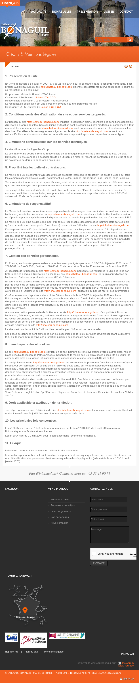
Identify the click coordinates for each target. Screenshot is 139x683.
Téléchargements (60, 511)
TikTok (120, 666)
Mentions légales (54, 651)
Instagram (128, 663)
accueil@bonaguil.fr (110, 673)
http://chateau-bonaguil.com (57, 86)
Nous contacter (59, 522)
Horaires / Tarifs (59, 499)
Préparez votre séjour (62, 505)
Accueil (15, 66)
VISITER (109, 12)
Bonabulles (61, 12)
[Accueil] (25, 31)
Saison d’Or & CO (45, 97)
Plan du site (31, 651)
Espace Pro (11, 651)
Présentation (87, 12)
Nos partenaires (59, 517)
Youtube (129, 666)
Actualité (39, 12)
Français (10, 2)
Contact (126, 12)
